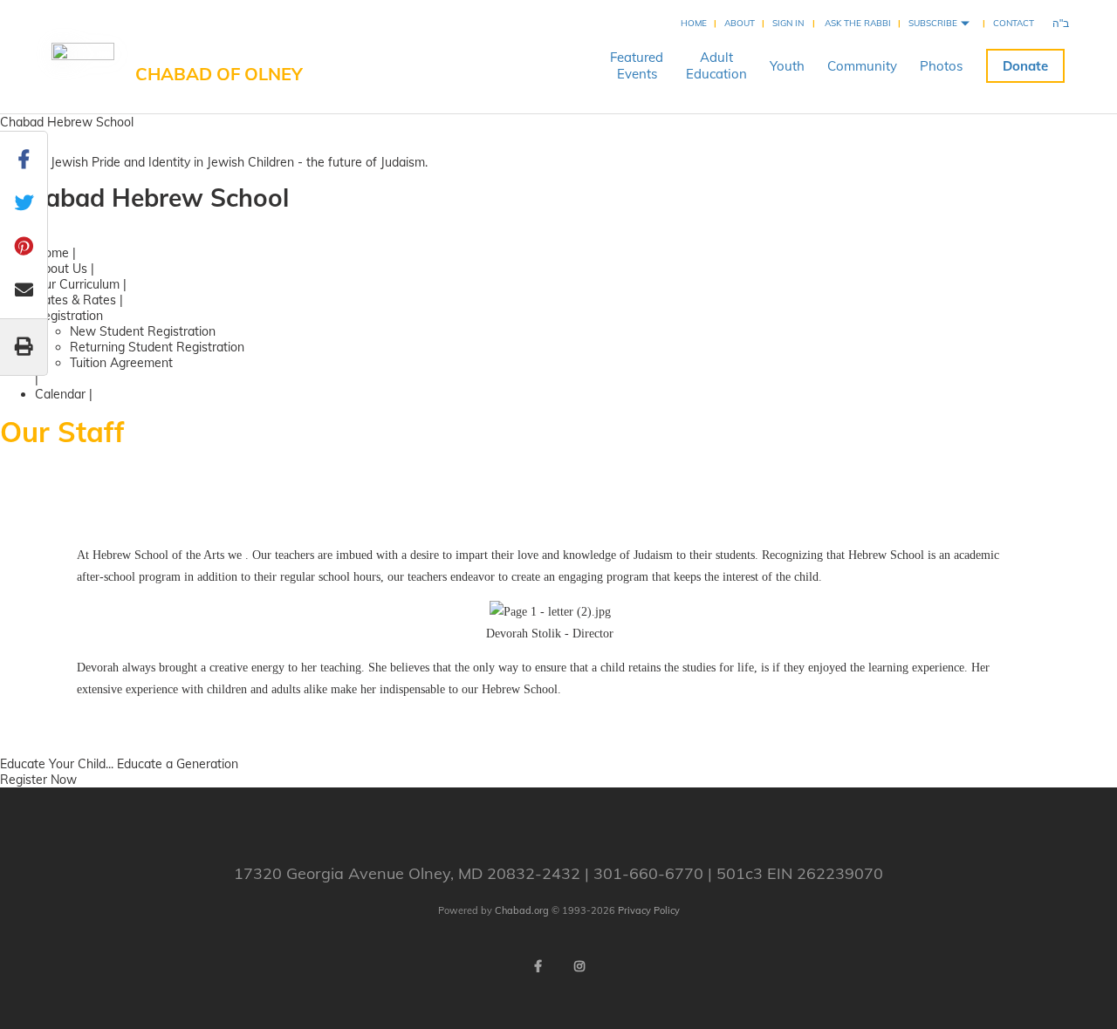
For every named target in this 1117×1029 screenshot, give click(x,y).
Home (694, 23)
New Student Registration (143, 331)
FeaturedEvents (636, 65)
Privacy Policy (649, 910)
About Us (61, 268)
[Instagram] (579, 966)
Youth (787, 66)
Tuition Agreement (121, 363)
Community (862, 66)
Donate (1025, 66)
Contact (1013, 23)
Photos (941, 66)
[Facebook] (537, 966)
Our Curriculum (77, 284)
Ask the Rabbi (858, 23)
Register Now (38, 779)
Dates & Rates (75, 300)
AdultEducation (716, 65)
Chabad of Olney (219, 74)
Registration (69, 316)
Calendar (60, 394)
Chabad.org (522, 910)
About (739, 23)
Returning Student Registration (157, 347)
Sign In (788, 23)
